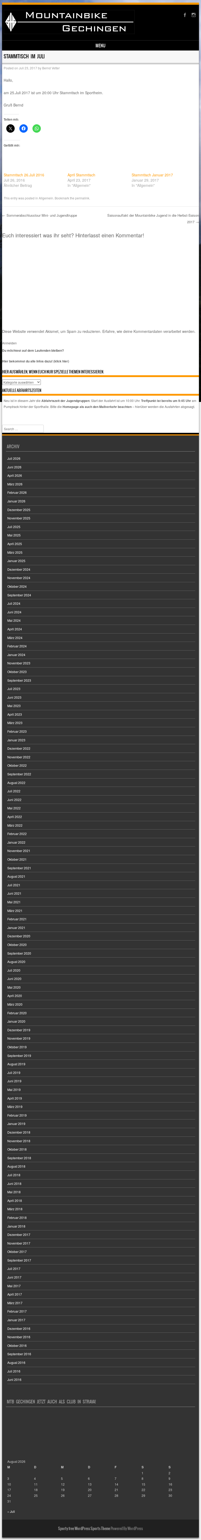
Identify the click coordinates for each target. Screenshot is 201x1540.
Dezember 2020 (18, 936)
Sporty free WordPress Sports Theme (84, 1528)
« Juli (11, 1511)
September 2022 (19, 774)
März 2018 (15, 1209)
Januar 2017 (16, 1320)
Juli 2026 (13, 458)
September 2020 (19, 953)
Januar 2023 (16, 740)
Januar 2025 (16, 560)
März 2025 (15, 552)
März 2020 (15, 1004)
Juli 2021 (13, 885)
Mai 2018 (14, 1192)
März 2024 (15, 637)
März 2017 (15, 1303)
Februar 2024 (17, 646)
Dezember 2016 (18, 1328)
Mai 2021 (14, 902)
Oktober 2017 (17, 1251)
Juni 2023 (14, 697)
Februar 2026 (17, 492)
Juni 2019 (14, 1081)
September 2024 (19, 595)
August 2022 (16, 782)
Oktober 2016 (17, 1345)
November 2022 (18, 757)
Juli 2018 (13, 1175)
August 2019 (16, 1064)
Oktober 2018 (17, 1149)
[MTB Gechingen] (69, 32)
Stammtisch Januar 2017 (152, 174)
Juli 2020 (13, 970)
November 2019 (18, 1038)
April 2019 (14, 1098)
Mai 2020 (14, 987)
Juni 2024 (14, 612)
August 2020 (16, 961)
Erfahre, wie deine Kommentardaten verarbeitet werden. (149, 331)
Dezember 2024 (18, 569)
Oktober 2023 (17, 671)
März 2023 (15, 722)
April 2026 (14, 475)
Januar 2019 (16, 1123)
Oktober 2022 (17, 765)
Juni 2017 (14, 1277)
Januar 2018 (16, 1226)
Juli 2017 (13, 1268)
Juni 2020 (14, 978)
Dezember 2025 (18, 509)
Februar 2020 (17, 1013)
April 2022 (14, 816)
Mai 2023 (14, 705)
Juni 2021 (14, 893)
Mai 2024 (14, 620)
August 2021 (16, 876)
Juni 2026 (14, 467)
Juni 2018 (14, 1183)
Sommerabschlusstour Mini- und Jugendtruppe (39, 215)
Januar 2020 (16, 1021)
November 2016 (18, 1337)
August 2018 (16, 1166)
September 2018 (19, 1158)
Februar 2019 (17, 1115)
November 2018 (18, 1141)
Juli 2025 (13, 526)
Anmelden (9, 343)
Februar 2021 (17, 919)
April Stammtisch (81, 174)
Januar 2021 (16, 927)
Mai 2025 (14, 535)
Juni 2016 (14, 1379)
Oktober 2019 (17, 1047)
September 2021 (19, 868)
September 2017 (19, 1260)
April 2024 (14, 629)
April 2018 (14, 1200)
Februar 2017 (17, 1311)
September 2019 (19, 1055)
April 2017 (14, 1294)
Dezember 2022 (18, 748)
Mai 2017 (14, 1286)
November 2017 (18, 1243)
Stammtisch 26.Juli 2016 (24, 174)
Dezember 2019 (18, 1030)
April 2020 (14, 995)
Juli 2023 (13, 688)
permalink (82, 198)
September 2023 (19, 680)
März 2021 (15, 910)
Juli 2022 (13, 791)
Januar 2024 (16, 654)
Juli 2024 (13, 603)
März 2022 (15, 825)
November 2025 (18, 518)
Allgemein (46, 198)
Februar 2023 (17, 731)
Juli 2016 (13, 1371)
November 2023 (18, 663)
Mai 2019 (14, 1089)
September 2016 (19, 1354)
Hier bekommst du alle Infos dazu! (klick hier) (35, 361)
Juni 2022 (14, 799)
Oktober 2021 (17, 859)
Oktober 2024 (17, 586)
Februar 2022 (17, 833)
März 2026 (15, 484)
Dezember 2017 (18, 1234)
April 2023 (14, 714)
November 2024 (18, 577)
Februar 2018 (17, 1217)
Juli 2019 (13, 1072)
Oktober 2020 (17, 944)
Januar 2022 (16, 842)
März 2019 (15, 1106)
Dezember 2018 (18, 1132)
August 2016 (16, 1362)
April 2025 (14, 543)
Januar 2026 (16, 501)
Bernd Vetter (51, 68)
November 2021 (18, 850)
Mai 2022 (14, 808)
